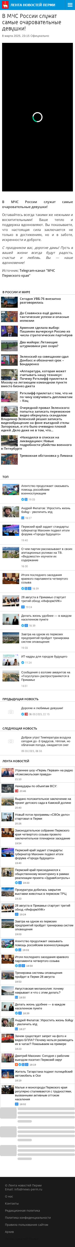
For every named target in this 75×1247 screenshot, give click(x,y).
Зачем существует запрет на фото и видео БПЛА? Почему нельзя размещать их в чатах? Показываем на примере (44, 1040)
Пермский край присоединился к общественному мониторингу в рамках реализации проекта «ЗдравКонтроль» (42, 874)
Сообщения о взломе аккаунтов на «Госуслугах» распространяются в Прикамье (45, 676)
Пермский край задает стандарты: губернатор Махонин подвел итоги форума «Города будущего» (45, 530)
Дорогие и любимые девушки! (42, 708)
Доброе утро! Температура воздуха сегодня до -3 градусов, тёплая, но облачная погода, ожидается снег (46, 741)
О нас (9, 1196)
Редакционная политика (22, 1210)
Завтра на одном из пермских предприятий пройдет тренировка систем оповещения (45, 638)
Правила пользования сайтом (26, 1225)
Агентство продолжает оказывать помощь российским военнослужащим (45, 489)
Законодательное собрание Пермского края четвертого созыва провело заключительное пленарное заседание (42, 834)
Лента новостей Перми (21, 1239)
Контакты (12, 1203)
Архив (9, 1232)
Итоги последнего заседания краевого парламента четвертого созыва (44, 578)
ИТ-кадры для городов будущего (44, 656)
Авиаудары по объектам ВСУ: (36, 786)
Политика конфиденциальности (28, 1218)
